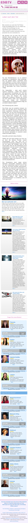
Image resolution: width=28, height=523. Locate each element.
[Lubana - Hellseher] (5, 376)
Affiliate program (14, 506)
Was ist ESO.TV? (22, 512)
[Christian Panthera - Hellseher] (5, 449)
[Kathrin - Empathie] (5, 341)
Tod (24, 21)
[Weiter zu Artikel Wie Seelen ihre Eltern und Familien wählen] (7, 297)
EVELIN (12, 481)
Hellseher (12, 508)
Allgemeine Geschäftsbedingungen (12, 518)
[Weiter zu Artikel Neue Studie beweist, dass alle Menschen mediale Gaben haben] (7, 261)
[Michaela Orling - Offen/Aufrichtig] (5, 416)
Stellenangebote (9, 512)
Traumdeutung (11, 510)
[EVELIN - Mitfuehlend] (5, 483)
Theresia (12, 322)
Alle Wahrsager (9, 501)
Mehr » (3, 211)
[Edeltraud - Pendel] (5, 432)
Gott (4, 21)
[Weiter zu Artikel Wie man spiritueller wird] (14, 199)
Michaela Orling (14, 414)
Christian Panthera (15, 447)
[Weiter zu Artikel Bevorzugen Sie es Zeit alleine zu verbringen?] (7, 222)
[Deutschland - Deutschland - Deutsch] (6, 3)
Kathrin (12, 339)
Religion (16, 21)
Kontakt (4, 512)
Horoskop (16, 501)
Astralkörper (8, 21)
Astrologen (23, 508)
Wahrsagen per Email (19, 503)
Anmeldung (22, 504)
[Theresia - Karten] (5, 324)
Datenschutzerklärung (14, 521)
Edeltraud (13, 430)
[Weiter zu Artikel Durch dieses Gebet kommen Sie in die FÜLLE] (7, 234)
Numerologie (17, 510)
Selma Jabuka (14, 464)
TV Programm (11, 503)
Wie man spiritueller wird (9, 201)
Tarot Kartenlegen (6, 508)
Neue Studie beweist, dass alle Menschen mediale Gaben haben (18, 257)
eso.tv (5, 19)
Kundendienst (15, 512)
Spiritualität (13, 13)
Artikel (8, 13)
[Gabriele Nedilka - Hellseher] (5, 359)
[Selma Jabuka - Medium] (5, 466)
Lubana (12, 374)
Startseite (4, 13)
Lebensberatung (17, 508)
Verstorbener (21, 21)
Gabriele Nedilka (15, 357)
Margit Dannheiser (15, 397)
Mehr (12, 329)
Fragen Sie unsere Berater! (8, 393)
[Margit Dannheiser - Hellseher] (5, 399)
